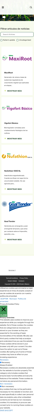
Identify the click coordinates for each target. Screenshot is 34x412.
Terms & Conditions (12, 278)
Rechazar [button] (13, 298)
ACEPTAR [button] (4, 298)
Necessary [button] (4, 359)
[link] (14, 7)
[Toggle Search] (31, 7)
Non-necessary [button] (6, 383)
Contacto (21, 281)
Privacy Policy (24, 278)
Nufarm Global (12, 281)
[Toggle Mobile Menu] (3, 7)
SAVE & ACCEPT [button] (6, 410)
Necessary (6, 362)
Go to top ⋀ (12, 270)
